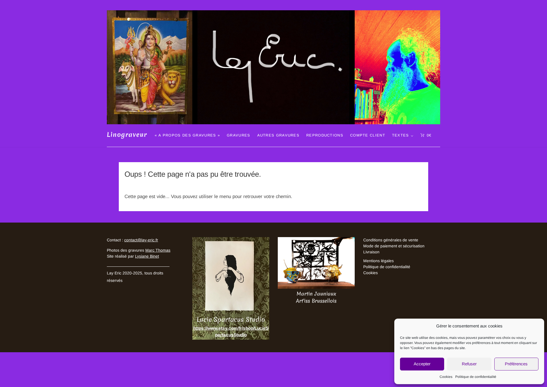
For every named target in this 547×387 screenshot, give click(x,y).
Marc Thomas (157, 250)
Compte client (367, 135)
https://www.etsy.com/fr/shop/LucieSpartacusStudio (231, 331)
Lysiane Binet (147, 256)
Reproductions (324, 135)
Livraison (371, 252)
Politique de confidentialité (475, 377)
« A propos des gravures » (187, 135)
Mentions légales (378, 260)
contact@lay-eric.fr (141, 240)
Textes (400, 135)
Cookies (446, 377)
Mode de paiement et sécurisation (393, 246)
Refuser (469, 363)
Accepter (422, 363)
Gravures (238, 135)
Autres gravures (278, 135)
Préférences (516, 363)
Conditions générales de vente (390, 240)
